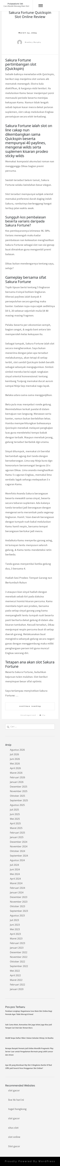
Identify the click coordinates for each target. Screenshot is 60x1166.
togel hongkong (17, 1109)
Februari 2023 (17, 943)
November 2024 (18, 846)
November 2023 (18, 901)
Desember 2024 (18, 841)
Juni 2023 (15, 924)
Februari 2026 (17, 777)
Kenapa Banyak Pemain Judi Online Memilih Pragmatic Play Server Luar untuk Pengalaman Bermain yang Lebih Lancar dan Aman (29, 1051)
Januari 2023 (16, 947)
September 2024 (19, 855)
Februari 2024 (17, 887)
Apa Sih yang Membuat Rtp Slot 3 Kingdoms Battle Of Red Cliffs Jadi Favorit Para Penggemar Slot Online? (28, 1066)
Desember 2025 (18, 786)
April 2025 (15, 823)
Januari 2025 (16, 837)
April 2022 (15, 975)
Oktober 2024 (17, 851)
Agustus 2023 (17, 915)
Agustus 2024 (17, 860)
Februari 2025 (17, 832)
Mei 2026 (15, 763)
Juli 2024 (14, 864)
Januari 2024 (16, 892)
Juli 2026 (14, 754)
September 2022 (19, 966)
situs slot (13, 1127)
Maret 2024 (16, 883)
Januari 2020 (16, 989)
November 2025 (18, 791)
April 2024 (15, 878)
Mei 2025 (15, 818)
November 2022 (18, 957)
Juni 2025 (15, 814)
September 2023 (19, 910)
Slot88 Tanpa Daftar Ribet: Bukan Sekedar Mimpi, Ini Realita (29, 1038)
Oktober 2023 (17, 906)
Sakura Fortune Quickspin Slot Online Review (30, 14)
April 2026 (15, 768)
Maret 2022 (16, 980)
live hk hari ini (16, 1099)
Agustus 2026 (17, 749)
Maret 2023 (16, 938)
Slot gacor (14, 1146)
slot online (14, 1137)
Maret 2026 (16, 772)
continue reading (30, 706)
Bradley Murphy (33, 42)
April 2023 (15, 934)
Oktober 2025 (17, 795)
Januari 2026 (16, 782)
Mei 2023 (15, 929)
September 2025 (19, 800)
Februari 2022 (17, 984)
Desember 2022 (18, 952)
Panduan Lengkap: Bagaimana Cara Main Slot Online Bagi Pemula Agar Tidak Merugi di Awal (28, 1012)
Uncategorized (28, 715)
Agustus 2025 (17, 805)
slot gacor (14, 1090)
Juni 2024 (15, 869)
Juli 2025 (14, 809)
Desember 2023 (18, 897)
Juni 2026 (15, 759)
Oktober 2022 (17, 961)
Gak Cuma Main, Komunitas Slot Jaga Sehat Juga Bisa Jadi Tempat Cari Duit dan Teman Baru (28, 1026)
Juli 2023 (14, 920)
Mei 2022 (15, 970)
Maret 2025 (16, 828)
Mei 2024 (15, 874)
